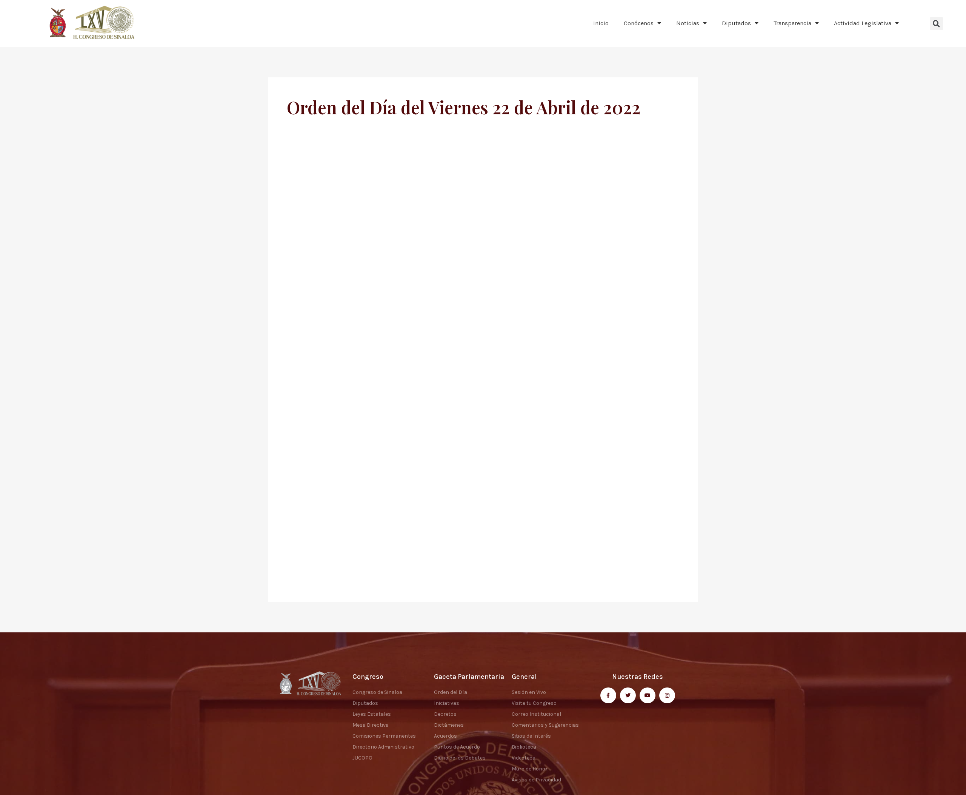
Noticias (687, 23)
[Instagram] (667, 695)
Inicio (601, 23)
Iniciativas (446, 703)
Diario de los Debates (460, 758)
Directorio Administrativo (383, 747)
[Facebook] (608, 695)
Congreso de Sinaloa (377, 692)
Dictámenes (449, 725)
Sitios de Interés (531, 736)
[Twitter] (628, 695)
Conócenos (639, 23)
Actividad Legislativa (862, 23)
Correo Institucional (536, 714)
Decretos (445, 714)
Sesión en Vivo (529, 692)
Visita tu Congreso (534, 703)
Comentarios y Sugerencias (545, 725)
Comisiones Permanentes (384, 736)
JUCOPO (362, 758)
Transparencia (792, 23)
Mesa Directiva (370, 725)
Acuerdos (445, 736)
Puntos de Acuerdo (457, 747)
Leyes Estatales (371, 714)
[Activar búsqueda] (936, 23)
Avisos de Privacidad (536, 780)
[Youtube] (647, 695)
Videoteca (523, 758)
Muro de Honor (530, 769)
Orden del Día (450, 692)
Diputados (736, 23)
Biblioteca (524, 747)
